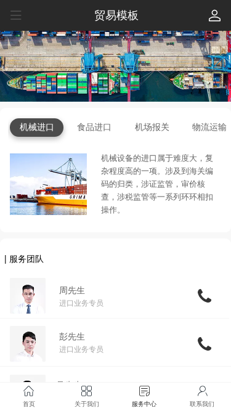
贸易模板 (116, 15)
